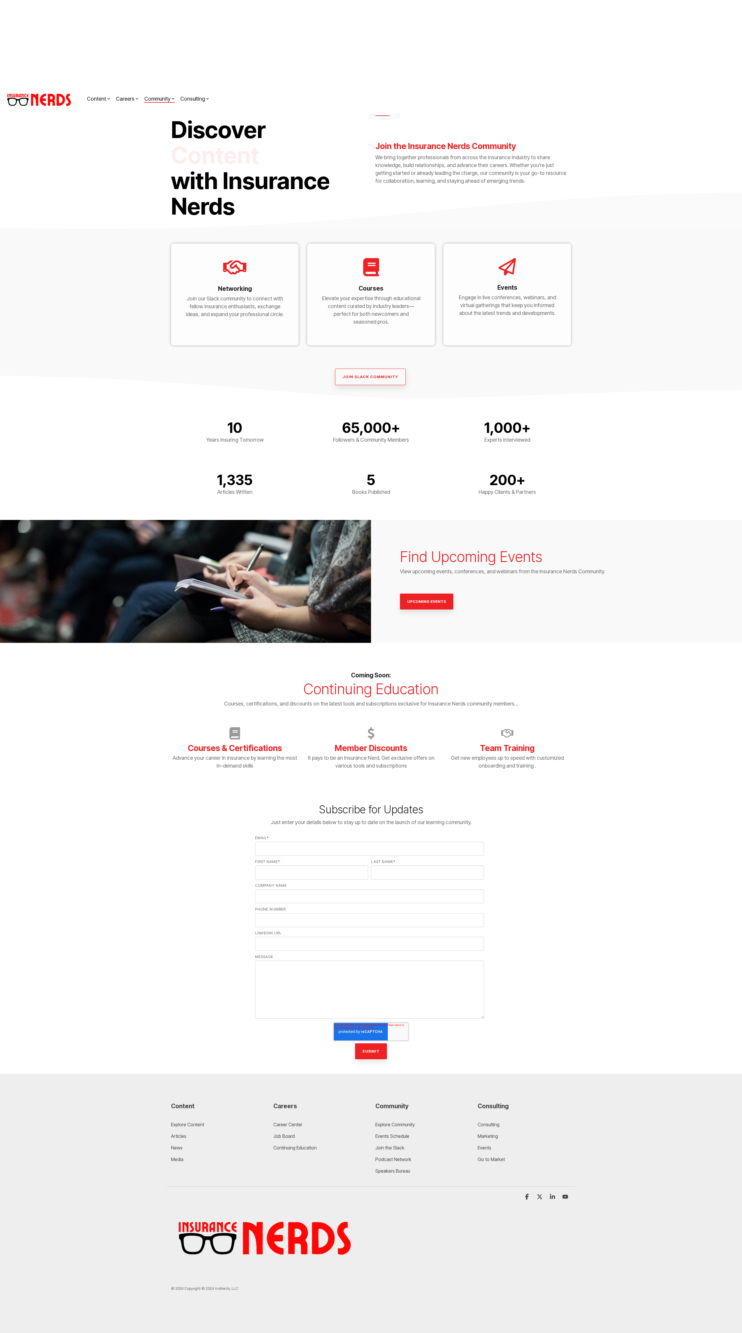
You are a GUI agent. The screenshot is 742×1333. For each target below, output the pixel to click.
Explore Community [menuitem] (395, 1124)
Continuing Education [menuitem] (295, 1148)
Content (96, 99)
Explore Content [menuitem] (187, 1124)
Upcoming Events (426, 601)
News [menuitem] (177, 1148)
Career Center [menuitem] (287, 1124)
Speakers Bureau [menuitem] (392, 1171)
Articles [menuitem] (178, 1136)
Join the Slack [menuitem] (389, 1148)
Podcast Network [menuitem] (393, 1159)
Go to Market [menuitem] (491, 1159)
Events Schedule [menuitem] (392, 1136)
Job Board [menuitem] (284, 1136)
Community (157, 99)
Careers (125, 99)
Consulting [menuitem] (488, 1124)
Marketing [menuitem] (488, 1136)
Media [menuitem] (177, 1159)
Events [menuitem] (484, 1148)
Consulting (192, 99)
